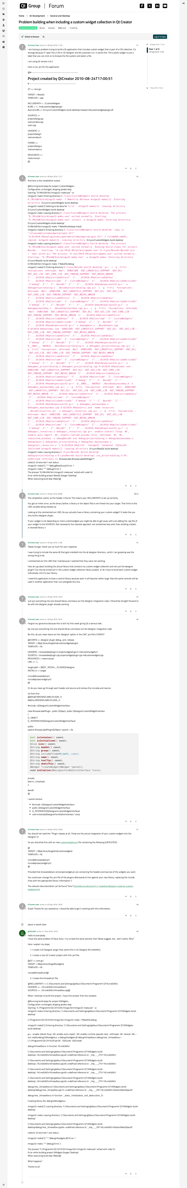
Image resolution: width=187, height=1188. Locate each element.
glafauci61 (32, 931)
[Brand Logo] (42, 5)
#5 (137, 596)
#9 (137, 931)
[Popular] (3, 20)
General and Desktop (29, 28)
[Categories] (3, 3)
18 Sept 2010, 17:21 (54, 176)
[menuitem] (183, 3)
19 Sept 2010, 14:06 (54, 542)
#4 (137, 542)
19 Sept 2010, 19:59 (54, 829)
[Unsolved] (3, 47)
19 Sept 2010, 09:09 (54, 493)
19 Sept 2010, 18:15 (54, 619)
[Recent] (3, 9)
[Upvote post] (125, 168)
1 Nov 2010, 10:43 (51, 931)
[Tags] (3, 14)
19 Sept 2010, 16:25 (54, 596)
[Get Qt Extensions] (3, 41)
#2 (137, 176)
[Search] (3, 36)
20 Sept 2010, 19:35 (54, 904)
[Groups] (3, 30)
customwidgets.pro (69, 842)
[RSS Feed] (43, 37)
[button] (3, 1185)
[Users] (3, 25)
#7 (137, 829)
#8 (137, 904)
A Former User (33, 45)
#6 (137, 619)
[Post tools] (136, 168)
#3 (137, 493)
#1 (137, 45)
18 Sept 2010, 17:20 (54, 45)
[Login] (183, 3)
